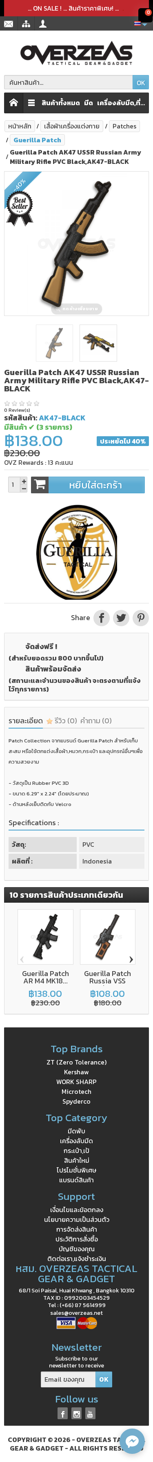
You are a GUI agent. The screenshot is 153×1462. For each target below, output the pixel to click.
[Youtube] (90, 1413)
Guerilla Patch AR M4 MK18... (45, 977)
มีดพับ (76, 1131)
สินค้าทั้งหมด (61, 103)
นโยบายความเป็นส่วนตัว (76, 1219)
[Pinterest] (140, 618)
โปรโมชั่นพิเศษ (76, 1170)
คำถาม (96, 720)
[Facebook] (63, 1413)
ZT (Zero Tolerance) (76, 1062)
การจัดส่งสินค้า (76, 1229)
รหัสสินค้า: (20, 417)
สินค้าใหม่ (76, 1160)
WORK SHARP (76, 1082)
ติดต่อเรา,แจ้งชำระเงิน (76, 1258)
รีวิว (65, 720)
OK (141, 83)
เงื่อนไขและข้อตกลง (76, 1210)
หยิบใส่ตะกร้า (95, 485)
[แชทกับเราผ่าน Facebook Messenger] (132, 1441)
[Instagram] (76, 1413)
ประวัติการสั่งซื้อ (76, 1239)
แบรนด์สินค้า (76, 1180)
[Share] (101, 618)
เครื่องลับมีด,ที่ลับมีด (123, 103)
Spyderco (76, 1101)
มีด (88, 103)
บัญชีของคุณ (77, 1249)
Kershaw (76, 1072)
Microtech (76, 1091)
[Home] (13, 103)
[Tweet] (121, 618)
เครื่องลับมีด (76, 1141)
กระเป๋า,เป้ (76, 1150)
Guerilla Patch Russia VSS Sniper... (107, 981)
